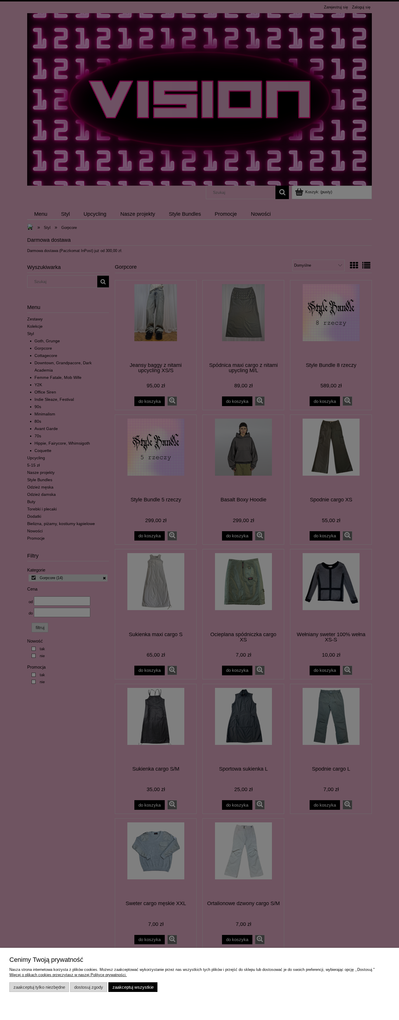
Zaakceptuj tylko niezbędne (39, 987)
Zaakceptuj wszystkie (133, 987)
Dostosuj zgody (88, 987)
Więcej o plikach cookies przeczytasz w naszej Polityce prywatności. (68, 975)
